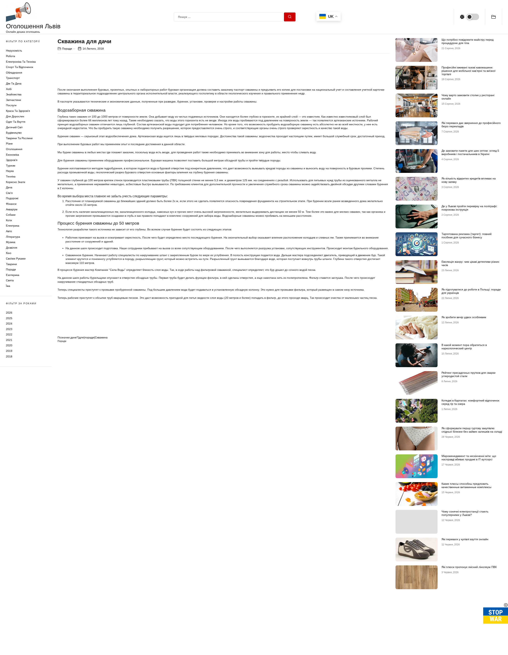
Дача (9, 187)
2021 (9, 340)
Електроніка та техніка (21, 61)
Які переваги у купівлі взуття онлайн (465, 539)
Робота (10, 56)
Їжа (8, 285)
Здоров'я (11, 160)
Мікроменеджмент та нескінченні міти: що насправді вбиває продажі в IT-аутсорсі (469, 457)
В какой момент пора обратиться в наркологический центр (464, 346)
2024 (9, 323)
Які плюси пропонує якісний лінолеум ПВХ (469, 567)
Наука (10, 170)
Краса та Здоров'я (18, 110)
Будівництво (14, 132)
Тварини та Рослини (19, 138)
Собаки (10, 214)
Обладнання (14, 72)
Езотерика (12, 275)
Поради (11, 269)
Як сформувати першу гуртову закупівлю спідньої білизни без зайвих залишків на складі (472, 430)
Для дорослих (15, 116)
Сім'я (9, 192)
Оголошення (14, 149)
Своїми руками (16, 258)
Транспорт (13, 77)
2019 (9, 350)
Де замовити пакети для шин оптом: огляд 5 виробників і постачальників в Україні (470, 152)
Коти (9, 220)
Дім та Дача (13, 83)
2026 (9, 312)
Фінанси (11, 203)
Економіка (12, 154)
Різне (9, 143)
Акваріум (11, 209)
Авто (9, 231)
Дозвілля (11, 247)
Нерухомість (14, 50)
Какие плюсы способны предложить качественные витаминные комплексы (466, 485)
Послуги (11, 105)
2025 (9, 318)
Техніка (10, 176)
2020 (9, 345)
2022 (9, 334)
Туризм (10, 165)
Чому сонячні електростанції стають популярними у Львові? (465, 513)
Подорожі (12, 198)
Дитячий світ (14, 127)
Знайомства (13, 94)
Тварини (11, 264)
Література (13, 236)
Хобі (9, 89)
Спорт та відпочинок (19, 67)
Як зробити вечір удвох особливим (464, 317)
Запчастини (13, 100)
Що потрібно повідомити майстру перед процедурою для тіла (468, 41)
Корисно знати (15, 182)
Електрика (12, 225)
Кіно (8, 253)
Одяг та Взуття (15, 121)
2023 (9, 329)
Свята (10, 280)
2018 (9, 356)
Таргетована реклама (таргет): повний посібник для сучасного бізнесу (467, 235)
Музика (10, 242)
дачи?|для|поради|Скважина (89, 337)
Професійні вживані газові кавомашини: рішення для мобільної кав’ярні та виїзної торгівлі (468, 71)
